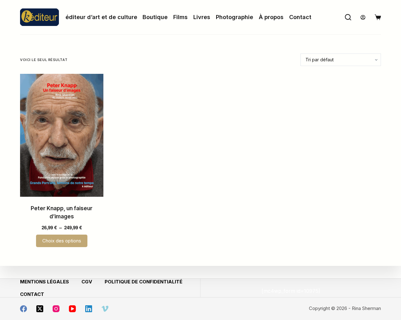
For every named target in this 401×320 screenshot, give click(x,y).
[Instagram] (56, 308)
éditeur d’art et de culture (101, 17)
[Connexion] (363, 17)
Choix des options (61, 241)
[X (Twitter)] (39, 308)
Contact (300, 17)
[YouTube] (72, 308)
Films (180, 17)
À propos (271, 17)
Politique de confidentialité (143, 282)
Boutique (155, 17)
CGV (86, 282)
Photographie (234, 17)
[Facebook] (23, 308)
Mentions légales (44, 282)
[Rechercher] (348, 17)
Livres (201, 17)
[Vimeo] (105, 308)
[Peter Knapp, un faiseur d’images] (61, 135)
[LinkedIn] (88, 308)
